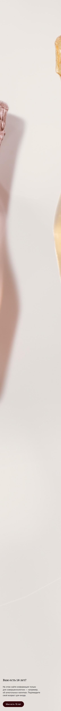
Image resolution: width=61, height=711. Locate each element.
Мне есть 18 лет (13, 704)
